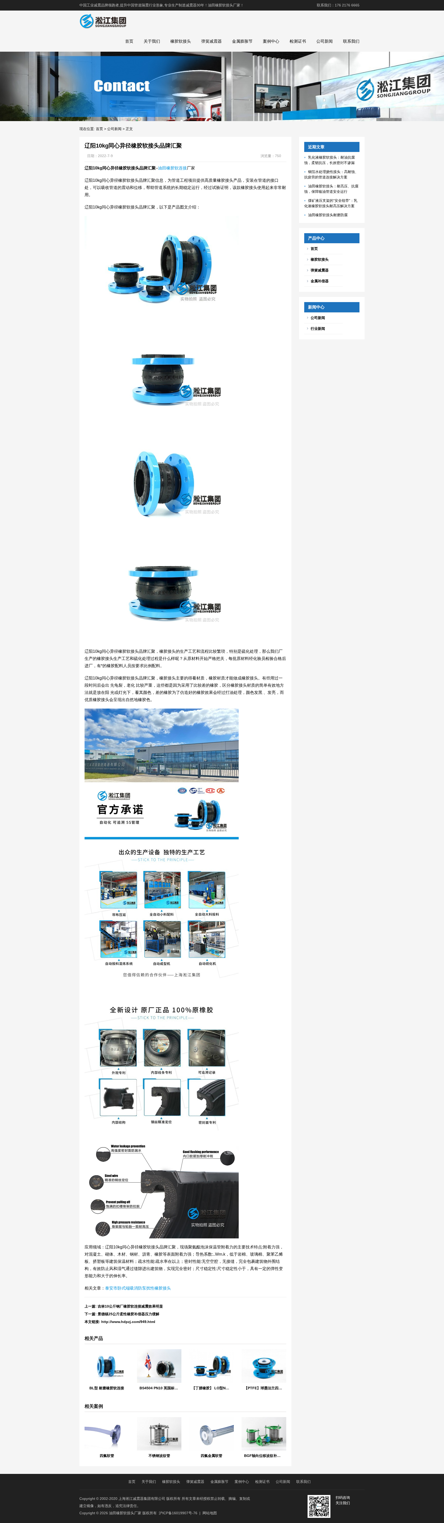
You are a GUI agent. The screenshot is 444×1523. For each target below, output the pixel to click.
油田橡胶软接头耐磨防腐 (328, 215)
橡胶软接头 (180, 41)
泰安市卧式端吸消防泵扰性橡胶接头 (138, 1288)
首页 (129, 41)
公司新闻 (324, 41)
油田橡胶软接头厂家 (125, 1513)
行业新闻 (318, 329)
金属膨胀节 (242, 41)
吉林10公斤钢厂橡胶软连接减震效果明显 (130, 1306)
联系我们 (351, 41)
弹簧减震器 (211, 41)
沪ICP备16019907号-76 (178, 1513)
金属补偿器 (320, 281)
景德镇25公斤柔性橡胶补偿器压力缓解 (128, 1314)
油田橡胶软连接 (172, 168)
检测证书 (298, 41)
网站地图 (209, 1513)
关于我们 (152, 41)
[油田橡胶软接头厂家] (102, 21)
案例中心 (271, 41)
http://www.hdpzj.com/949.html (128, 1322)
